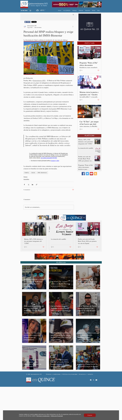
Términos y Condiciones (43, 416)
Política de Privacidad (57, 416)
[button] (90, 415)
